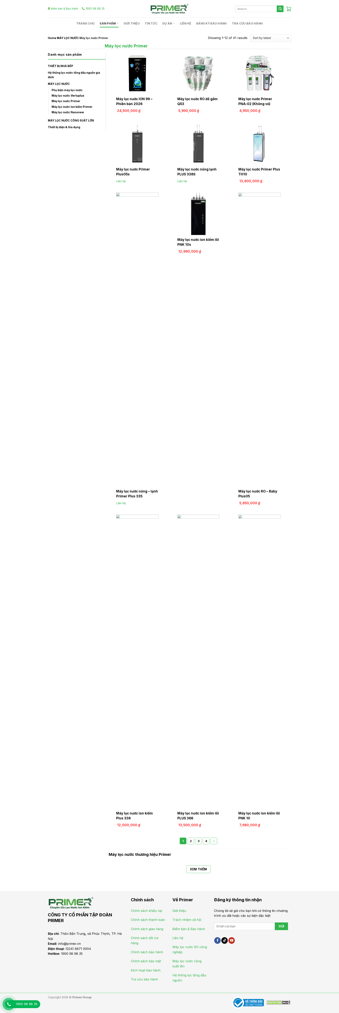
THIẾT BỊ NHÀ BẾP (60, 66)
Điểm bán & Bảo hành (64, 8)
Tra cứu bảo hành (247, 23)
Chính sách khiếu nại (146, 911)
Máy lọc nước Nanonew (68, 112)
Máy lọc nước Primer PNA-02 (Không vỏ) (255, 101)
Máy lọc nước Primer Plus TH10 (259, 171)
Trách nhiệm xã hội (186, 920)
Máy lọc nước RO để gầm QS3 (197, 101)
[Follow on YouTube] (231, 940)
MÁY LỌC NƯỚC (68, 38)
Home (52, 38)
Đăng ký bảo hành (211, 23)
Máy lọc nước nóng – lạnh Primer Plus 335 (137, 493)
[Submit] (280, 8)
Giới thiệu (132, 23)
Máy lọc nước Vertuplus (68, 95)
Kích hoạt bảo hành (145, 970)
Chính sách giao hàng (147, 929)
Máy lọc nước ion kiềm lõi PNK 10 (259, 815)
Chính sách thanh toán (148, 920)
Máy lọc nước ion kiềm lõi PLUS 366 (198, 815)
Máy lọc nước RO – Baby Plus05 (257, 493)
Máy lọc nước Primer (66, 101)
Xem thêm (198, 869)
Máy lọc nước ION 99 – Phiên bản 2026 (134, 101)
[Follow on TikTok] (224, 940)
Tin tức (151, 23)
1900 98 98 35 (95, 8)
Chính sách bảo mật (146, 961)
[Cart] (288, 8)
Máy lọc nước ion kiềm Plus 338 (134, 815)
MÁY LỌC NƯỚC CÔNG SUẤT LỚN (71, 120)
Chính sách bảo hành (147, 952)
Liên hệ (185, 23)
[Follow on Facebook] (217, 940)
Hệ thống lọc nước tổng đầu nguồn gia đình (74, 75)
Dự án (167, 23)
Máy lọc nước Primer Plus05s (133, 171)
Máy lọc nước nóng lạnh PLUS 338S (197, 171)
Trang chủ (85, 23)
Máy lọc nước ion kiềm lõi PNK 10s (198, 242)
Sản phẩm (108, 23)
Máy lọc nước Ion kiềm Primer (72, 106)
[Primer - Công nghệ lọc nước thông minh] (169, 9)
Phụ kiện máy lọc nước (67, 90)
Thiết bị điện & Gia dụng (64, 127)
